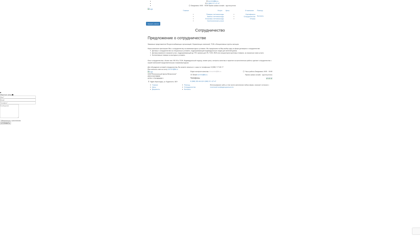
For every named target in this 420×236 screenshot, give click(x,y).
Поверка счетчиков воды (215, 14)
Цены (227, 10)
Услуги (220, 10)
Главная (186, 10)
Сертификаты (250, 14)
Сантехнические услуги (215, 21)
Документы (156, 89)
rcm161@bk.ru (213, 1)
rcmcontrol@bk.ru (215, 71)
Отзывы (252, 18)
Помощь (260, 10)
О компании (249, 10)
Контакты (260, 16)
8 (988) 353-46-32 (196, 81)
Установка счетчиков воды (214, 18)
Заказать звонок (153, 24)
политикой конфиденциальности (221, 87)
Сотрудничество (249, 16)
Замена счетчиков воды (215, 16)
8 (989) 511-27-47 (213, 3)
